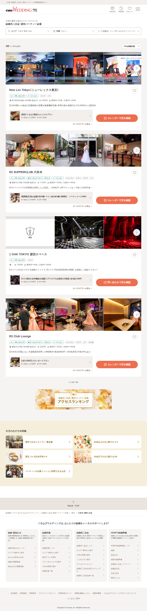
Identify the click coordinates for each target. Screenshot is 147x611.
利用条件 (32, 593)
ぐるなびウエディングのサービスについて (120, 593)
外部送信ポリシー (65, 593)
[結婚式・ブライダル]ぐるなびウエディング (22, 513)
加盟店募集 (96, 593)
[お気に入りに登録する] (134, 90)
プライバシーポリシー (47, 593)
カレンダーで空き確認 (119, 118)
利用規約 (23, 593)
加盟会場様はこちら (82, 593)
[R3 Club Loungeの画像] (73, 314)
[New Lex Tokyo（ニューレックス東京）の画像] (73, 68)
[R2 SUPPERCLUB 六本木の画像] (73, 150)
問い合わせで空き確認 (119, 282)
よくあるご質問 (73, 599)
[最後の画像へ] (136, 68)
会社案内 (14, 593)
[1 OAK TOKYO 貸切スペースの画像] (73, 232)
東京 (73, 513)
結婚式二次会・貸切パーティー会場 (55, 513)
